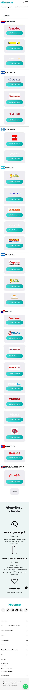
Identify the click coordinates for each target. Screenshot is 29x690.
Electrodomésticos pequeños (9, 650)
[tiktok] (26, 610)
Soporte (3, 659)
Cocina (3, 645)
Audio (2, 635)
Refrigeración (5, 640)
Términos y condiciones (10, 686)
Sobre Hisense (5, 675)
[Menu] (27, 2)
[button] (25, 686)
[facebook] (3, 610)
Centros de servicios (6, 669)
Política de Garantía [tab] (21, 7)
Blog (2, 654)
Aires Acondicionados (7, 630)
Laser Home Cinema (14, 626)
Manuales (3, 666)
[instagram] (12, 610)
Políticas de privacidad (10, 684)
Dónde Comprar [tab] (6, 7)
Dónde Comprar (14, 33)
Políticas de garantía (7, 671)
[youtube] (17, 610)
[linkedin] (21, 610)
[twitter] (8, 610)
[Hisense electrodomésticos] (14, 605)
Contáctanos (4, 663)
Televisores (4, 621)
